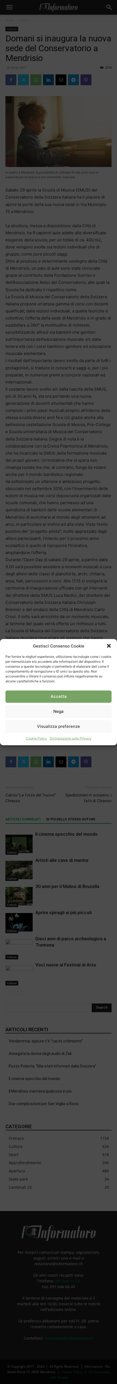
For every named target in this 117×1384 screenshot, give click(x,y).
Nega (58, 711)
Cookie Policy (36, 738)
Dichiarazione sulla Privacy (70, 738)
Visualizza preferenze (58, 726)
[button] (109, 646)
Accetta (59, 696)
